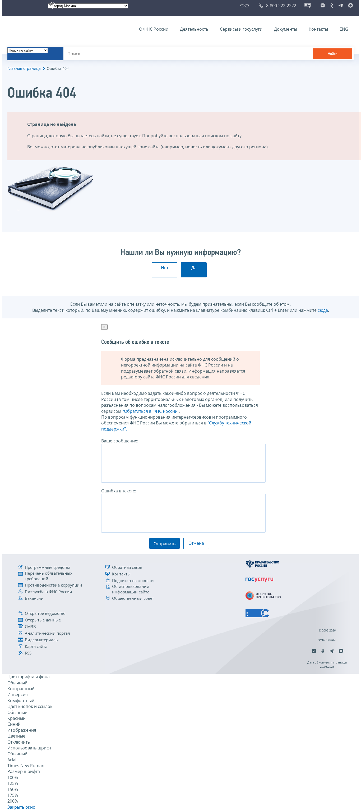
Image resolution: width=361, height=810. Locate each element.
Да (194, 268)
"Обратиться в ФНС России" (150, 411)
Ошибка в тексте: (118, 491)
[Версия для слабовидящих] (245, 5)
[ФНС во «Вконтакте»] (323, 6)
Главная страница (24, 68)
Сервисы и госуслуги (241, 29)
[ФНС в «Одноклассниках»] (332, 6)
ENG (344, 29)
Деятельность (194, 29)
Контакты (318, 29)
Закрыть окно (21, 807)
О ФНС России (153, 29)
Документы (285, 29)
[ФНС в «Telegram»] (341, 6)
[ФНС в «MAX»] (350, 6)
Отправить (164, 544)
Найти (332, 54)
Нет (164, 268)
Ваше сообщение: (119, 441)
